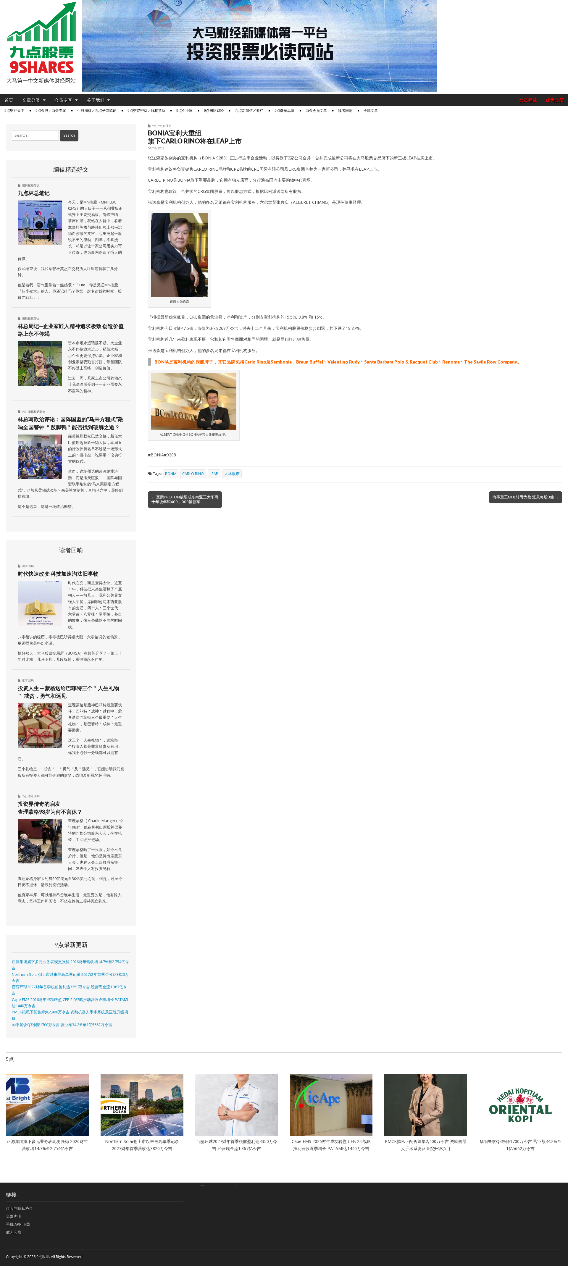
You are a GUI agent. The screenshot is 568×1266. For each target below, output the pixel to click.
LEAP (214, 473)
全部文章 (371, 111)
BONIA (170, 473)
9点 (154, 125)
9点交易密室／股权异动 (146, 111)
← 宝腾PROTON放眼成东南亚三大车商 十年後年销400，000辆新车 (184, 499)
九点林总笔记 (34, 193)
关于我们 (95, 100)
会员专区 (63, 100)
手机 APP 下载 (18, 1224)
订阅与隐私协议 (19, 1208)
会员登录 (528, 100)
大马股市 (232, 473)
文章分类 (31, 100)
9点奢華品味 (284, 111)
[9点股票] (41, 37)
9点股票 (42, 1256)
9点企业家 (184, 111)
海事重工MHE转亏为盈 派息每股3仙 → (526, 497)
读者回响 (345, 111)
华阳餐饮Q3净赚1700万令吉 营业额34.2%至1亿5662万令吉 (62, 1024)
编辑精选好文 (31, 185)
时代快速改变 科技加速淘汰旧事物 (58, 573)
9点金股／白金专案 (51, 111)
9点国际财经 (214, 111)
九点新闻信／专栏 (249, 111)
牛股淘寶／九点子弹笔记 (96, 111)
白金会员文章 (316, 111)
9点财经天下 (14, 111)
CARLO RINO (193, 473)
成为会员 (555, 100)
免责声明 (13, 1216)
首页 (8, 100)
